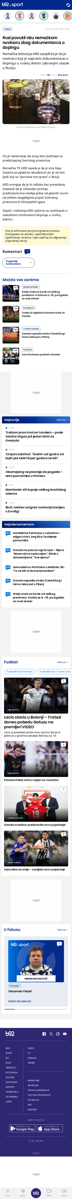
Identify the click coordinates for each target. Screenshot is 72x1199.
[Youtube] (64, 1034)
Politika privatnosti (39, 1095)
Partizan (27, 349)
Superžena (12, 1082)
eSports (10, 1087)
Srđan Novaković (19, 1001)
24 (15, 308)
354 (8, 533)
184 (16, 329)
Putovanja (12, 1072)
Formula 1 (14, 985)
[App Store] (50, 1128)
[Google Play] (22, 1128)
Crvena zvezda (31, 328)
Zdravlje (11, 1067)
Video (31, 1048)
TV (29, 1053)
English (32, 1058)
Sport (9, 1053)
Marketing (34, 1080)
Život (9, 1062)
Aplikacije (33, 1099)
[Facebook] (44, 1034)
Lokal (9, 1101)
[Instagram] (58, 1034)
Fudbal (7, 29)
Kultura (10, 1077)
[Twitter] (51, 1034)
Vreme (31, 1062)
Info (8, 1048)
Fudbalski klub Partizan (20, 671)
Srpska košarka (30, 286)
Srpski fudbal (14, 862)
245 (8, 567)
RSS (30, 1104)
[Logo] (12, 5)
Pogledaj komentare (13, 263)
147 (16, 287)
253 (8, 550)
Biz (7, 1058)
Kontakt (32, 1109)
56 (15, 350)
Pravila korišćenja (38, 1090)
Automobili (12, 1096)
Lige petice (13, 709)
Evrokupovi (28, 307)
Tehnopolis (12, 1091)
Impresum (33, 1085)
